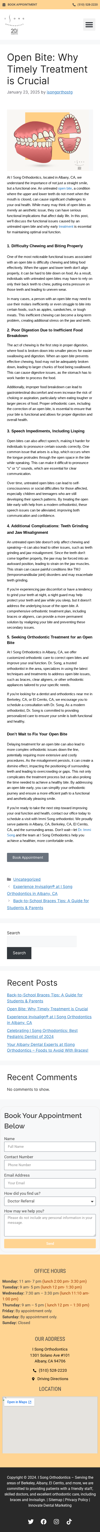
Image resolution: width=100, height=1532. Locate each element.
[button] (89, 24)
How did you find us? (22, 1193)
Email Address (17, 1175)
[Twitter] (31, 1521)
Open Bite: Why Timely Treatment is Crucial (47, 1009)
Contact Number (18, 1157)
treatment (66, 226)
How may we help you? (24, 1211)
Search (13, 933)
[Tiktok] (69, 1521)
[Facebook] (44, 1521)
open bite (65, 188)
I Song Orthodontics (54, 1477)
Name (9, 1138)
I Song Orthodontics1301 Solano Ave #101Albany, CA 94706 (50, 1355)
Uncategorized (27, 879)
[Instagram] (56, 1521)
